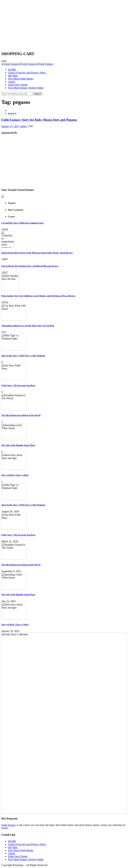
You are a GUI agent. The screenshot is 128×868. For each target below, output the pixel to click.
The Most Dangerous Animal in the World (20, 415)
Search (37, 93)
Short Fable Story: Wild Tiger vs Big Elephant (23, 355)
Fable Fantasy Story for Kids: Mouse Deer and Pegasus (39, 119)
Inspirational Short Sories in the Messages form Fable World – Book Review (37, 252)
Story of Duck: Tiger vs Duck (14, 475)
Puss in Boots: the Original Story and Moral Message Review (29, 266)
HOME (12, 69)
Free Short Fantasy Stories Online (26, 87)
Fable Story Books (18, 84)
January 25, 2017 (10, 126)
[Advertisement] (64, 24)
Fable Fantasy (8, 825)
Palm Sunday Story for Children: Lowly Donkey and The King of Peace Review (38, 296)
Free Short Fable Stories (20, 78)
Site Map (13, 75)
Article (11, 81)
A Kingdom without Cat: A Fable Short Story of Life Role (27, 325)
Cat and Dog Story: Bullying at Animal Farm (22, 223)
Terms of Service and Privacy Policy (27, 72)
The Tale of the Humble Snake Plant (18, 445)
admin (23, 126)
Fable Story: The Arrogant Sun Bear (18, 385)
